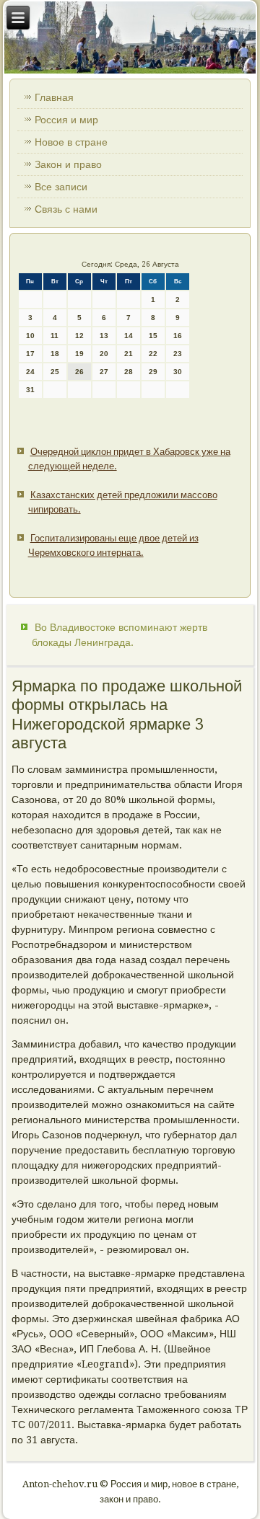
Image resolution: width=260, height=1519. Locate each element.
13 (104, 336)
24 (30, 372)
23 (177, 354)
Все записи (61, 186)
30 (177, 372)
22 (153, 354)
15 (153, 336)
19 (79, 354)
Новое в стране (71, 142)
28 (128, 372)
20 (104, 354)
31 (30, 390)
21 (128, 354)
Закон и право (68, 164)
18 (55, 354)
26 (79, 372)
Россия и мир (66, 119)
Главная (54, 97)
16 (177, 336)
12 (79, 336)
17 (30, 354)
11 (54, 336)
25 (55, 372)
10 (30, 336)
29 (153, 372)
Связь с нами (66, 209)
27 (104, 372)
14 (128, 336)
